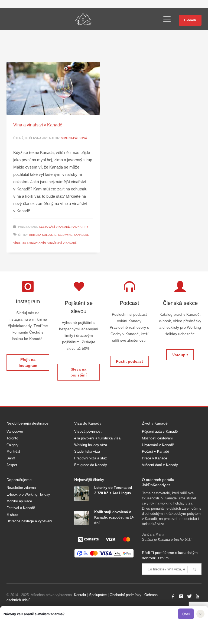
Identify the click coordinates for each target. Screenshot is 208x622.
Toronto (12, 438)
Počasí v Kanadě (155, 451)
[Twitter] (189, 596)
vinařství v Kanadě (62, 242)
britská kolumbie (42, 234)
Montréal (13, 451)
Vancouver (14, 431)
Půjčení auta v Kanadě (160, 431)
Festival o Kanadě (20, 508)
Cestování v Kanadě (54, 226)
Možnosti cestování (157, 438)
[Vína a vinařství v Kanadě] (53, 88)
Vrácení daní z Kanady (160, 465)
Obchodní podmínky (125, 595)
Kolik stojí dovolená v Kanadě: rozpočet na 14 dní (114, 517)
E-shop (12, 515)
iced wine (65, 234)
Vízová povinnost (88, 431)
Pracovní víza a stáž (90, 458)
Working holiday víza (90, 445)
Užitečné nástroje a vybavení (29, 521)
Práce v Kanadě (154, 458)
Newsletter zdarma (21, 488)
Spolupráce (98, 595)
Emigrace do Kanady (90, 465)
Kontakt (80, 595)
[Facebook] (173, 596)
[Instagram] (181, 596)
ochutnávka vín (34, 242)
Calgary (12, 445)
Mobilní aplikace (19, 501)
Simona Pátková (74, 138)
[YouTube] (197, 596)
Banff (10, 458)
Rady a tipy (80, 226)
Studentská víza (87, 451)
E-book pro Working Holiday (28, 494)
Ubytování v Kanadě (158, 445)
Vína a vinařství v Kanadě (37, 125)
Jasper (11, 465)
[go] (194, 569)
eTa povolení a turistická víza (97, 438)
